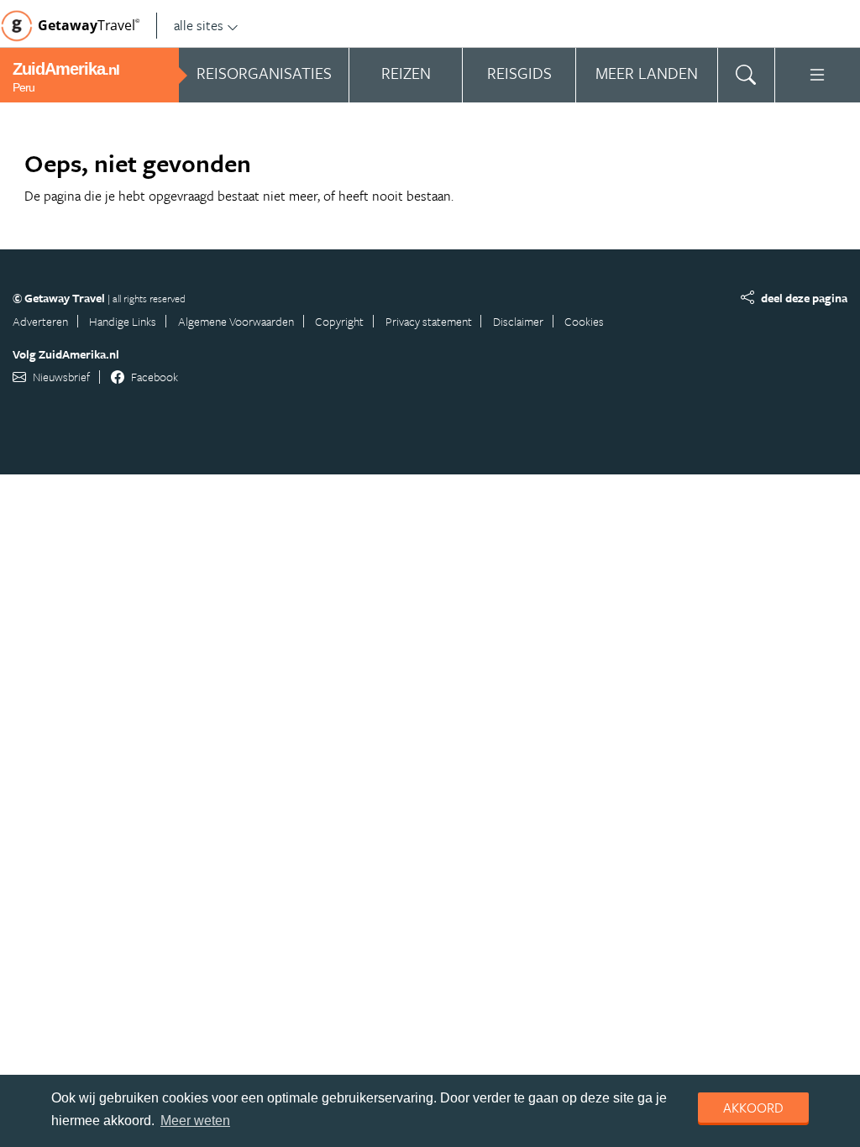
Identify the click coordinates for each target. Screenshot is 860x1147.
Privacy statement (428, 321)
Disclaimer (518, 321)
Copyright (339, 321)
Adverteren (40, 321)
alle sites (198, 25)
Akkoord (753, 1107)
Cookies (584, 321)
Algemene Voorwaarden (236, 321)
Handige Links (122, 321)
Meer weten (195, 1120)
